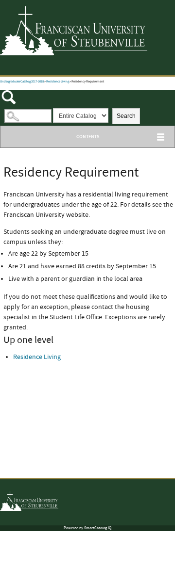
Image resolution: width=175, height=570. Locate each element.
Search (126, 116)
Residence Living (57, 82)
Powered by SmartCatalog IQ (87, 528)
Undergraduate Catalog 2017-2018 (22, 82)
